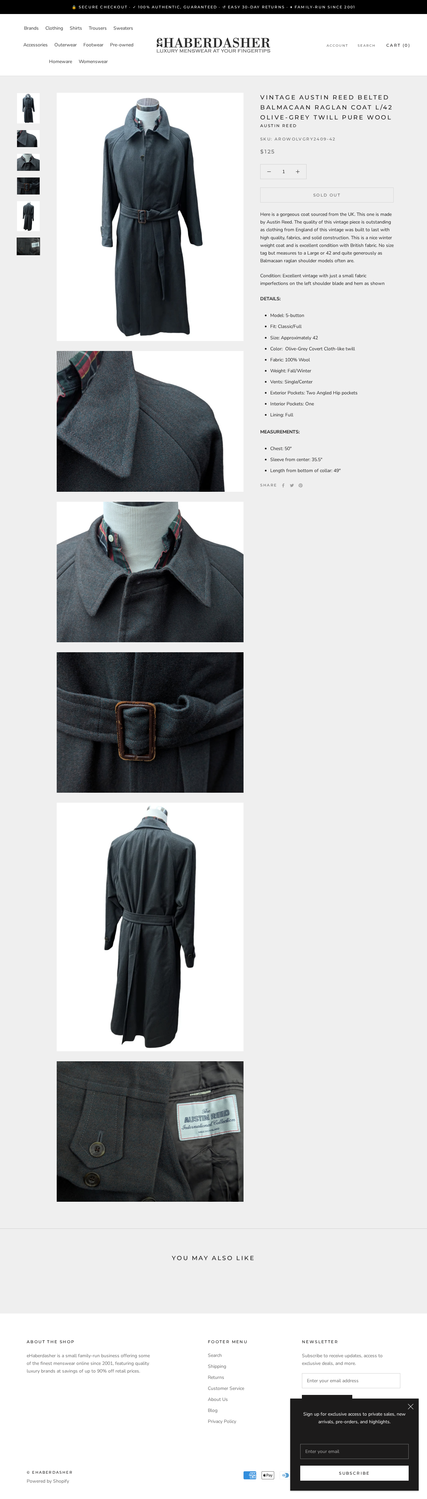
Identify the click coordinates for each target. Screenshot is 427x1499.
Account (337, 45)
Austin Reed (278, 125)
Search (367, 45)
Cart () (398, 45)
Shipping (217, 1366)
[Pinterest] (301, 485)
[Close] (411, 1407)
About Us (218, 1399)
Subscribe (354, 1473)
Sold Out (327, 195)
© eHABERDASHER (50, 1472)
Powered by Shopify (48, 1481)
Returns (216, 1377)
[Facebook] (283, 485)
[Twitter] (292, 485)
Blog (213, 1410)
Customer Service (226, 1388)
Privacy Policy (222, 1421)
